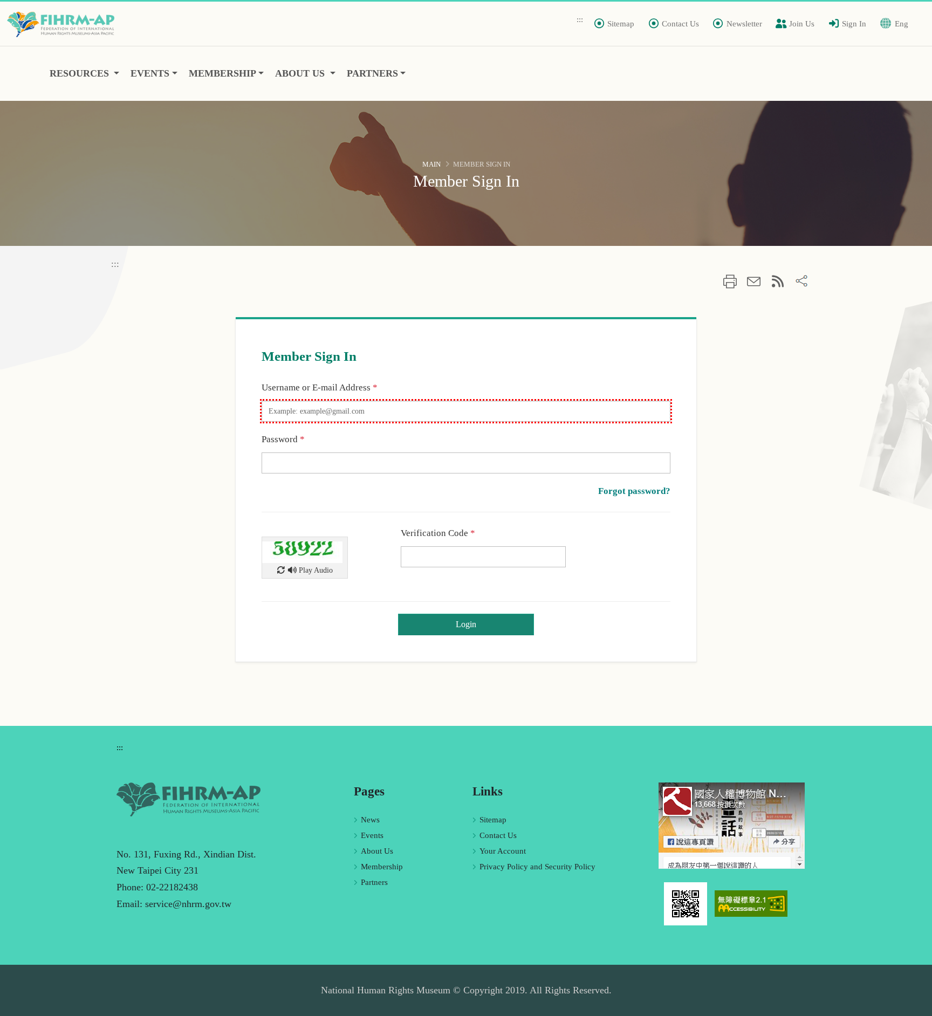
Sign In (854, 23)
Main (431, 164)
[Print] (730, 283)
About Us (377, 851)
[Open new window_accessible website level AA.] (751, 902)
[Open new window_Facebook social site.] (732, 824)
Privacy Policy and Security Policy (537, 866)
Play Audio (315, 570)
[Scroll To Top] (913, 1004)
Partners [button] (372, 73)
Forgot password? (634, 491)
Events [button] (150, 73)
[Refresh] (280, 570)
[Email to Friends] (753, 283)
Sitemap (492, 819)
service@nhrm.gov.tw (188, 903)
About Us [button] (301, 73)
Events (372, 835)
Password (283, 439)
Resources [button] (81, 73)
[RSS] (778, 281)
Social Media (801, 281)
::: (580, 19)
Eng (901, 23)
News (370, 819)
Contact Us (498, 835)
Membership (382, 866)
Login (466, 624)
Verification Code (438, 532)
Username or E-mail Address (320, 387)
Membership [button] (222, 73)
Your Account (502, 851)
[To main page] (63, 24)
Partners (374, 882)
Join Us (801, 23)
